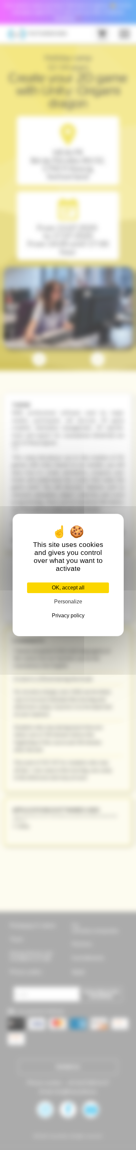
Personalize (68, 601)
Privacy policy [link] (68, 615)
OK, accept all (68, 587)
